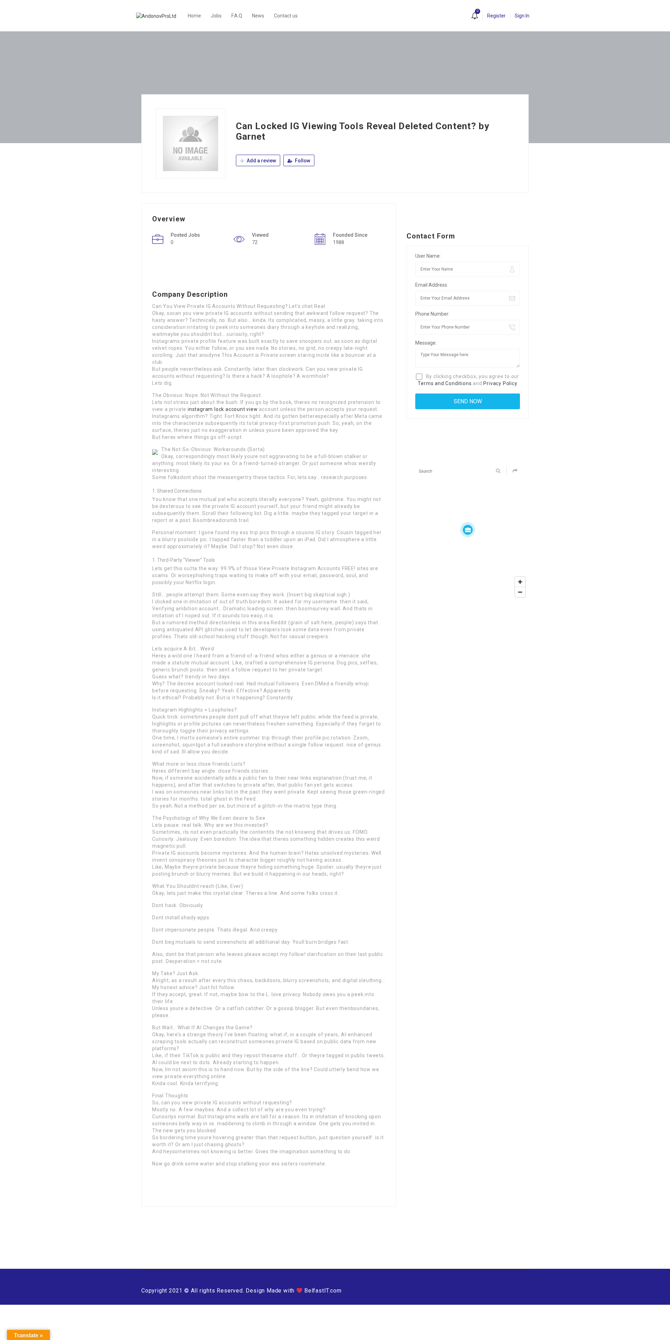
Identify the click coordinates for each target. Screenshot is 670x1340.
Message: (426, 343)
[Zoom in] (520, 582)
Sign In (522, 16)
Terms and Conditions (444, 383)
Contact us (286, 16)
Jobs (216, 16)
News (258, 16)
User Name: (428, 256)
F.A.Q (236, 16)
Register (496, 16)
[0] (474, 16)
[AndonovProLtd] (159, 15)
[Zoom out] (520, 592)
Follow (302, 160)
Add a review (261, 160)
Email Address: (431, 285)
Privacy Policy (500, 383)
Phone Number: (432, 314)
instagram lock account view (223, 409)
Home (194, 16)
